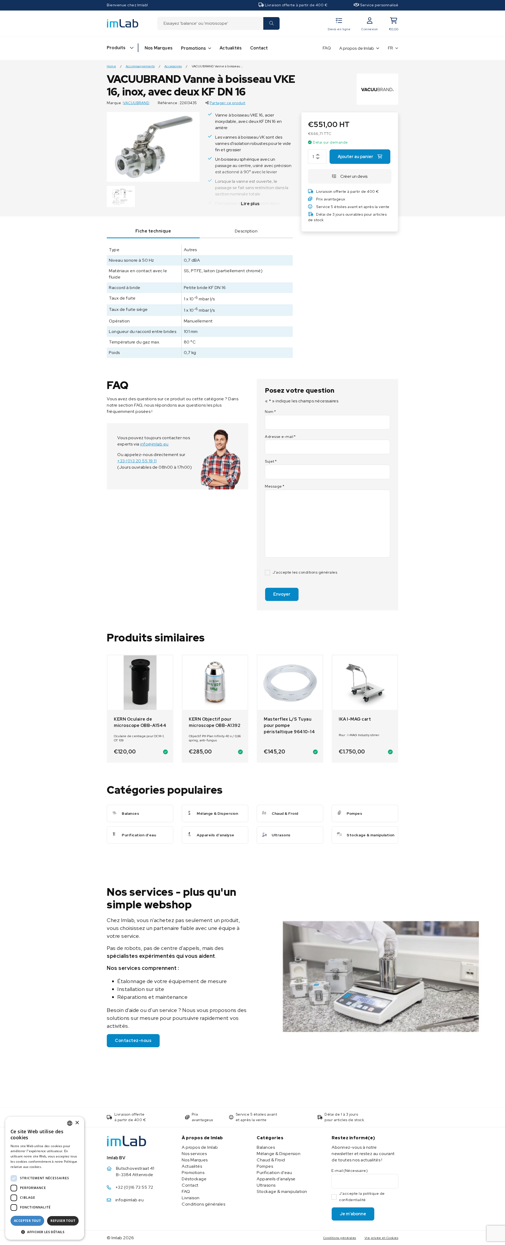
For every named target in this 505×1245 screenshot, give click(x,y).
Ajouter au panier (355, 156)
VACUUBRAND (136, 102)
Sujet (271, 461)
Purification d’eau (274, 1172)
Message (274, 486)
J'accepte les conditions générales (304, 572)
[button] (45, 1231)
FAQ (327, 48)
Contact (259, 48)
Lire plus (250, 203)
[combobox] (210, 23)
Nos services (194, 1153)
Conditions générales (203, 1204)
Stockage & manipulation (282, 1191)
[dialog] (44, 1178)
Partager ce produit (227, 102)
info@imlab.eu (154, 444)
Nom (270, 411)
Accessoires (173, 66)
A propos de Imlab (356, 48)
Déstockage (194, 1179)
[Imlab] (122, 23)
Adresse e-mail (280, 436)
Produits (116, 47)
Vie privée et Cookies (381, 1238)
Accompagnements (140, 66)
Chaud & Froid (271, 1160)
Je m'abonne (353, 1214)
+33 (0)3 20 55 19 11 (136, 461)
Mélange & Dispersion (278, 1153)
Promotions (193, 48)
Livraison (191, 1198)
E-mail (349, 1170)
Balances (266, 1147)
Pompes (265, 1166)
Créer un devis (353, 176)
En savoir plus (54, 1167)
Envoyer (281, 594)
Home (111, 66)
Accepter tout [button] (27, 1220)
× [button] (77, 1123)
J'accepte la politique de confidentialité (362, 1196)
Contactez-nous (133, 1040)
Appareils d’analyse (276, 1179)
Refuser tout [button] (62, 1220)
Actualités (231, 48)
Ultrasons (266, 1185)
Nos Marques (159, 48)
